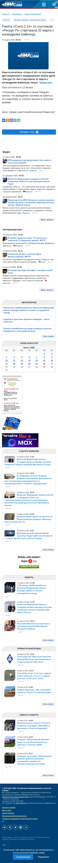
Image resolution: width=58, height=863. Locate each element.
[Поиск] (53, 4)
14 (37, 360)
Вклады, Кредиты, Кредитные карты (30, 20)
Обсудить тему (29, 132)
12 (22, 360)
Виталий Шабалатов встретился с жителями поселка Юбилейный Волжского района (33, 626)
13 (29, 360)
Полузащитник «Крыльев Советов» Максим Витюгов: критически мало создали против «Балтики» (34, 659)
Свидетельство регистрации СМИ (15, 797)
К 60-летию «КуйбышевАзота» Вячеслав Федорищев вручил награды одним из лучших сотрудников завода (28, 310)
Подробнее (43, 857)
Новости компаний (32, 14)
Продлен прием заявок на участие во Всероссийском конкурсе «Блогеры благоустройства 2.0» (28, 519)
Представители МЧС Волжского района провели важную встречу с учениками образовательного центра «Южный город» (31, 202)
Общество (33, 170)
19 (22, 364)
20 (29, 364)
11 (14, 360)
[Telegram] (18, 120)
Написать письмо (8, 808)
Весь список (49, 336)
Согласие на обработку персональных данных (20, 819)
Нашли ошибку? (8, 813)
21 (37, 364)
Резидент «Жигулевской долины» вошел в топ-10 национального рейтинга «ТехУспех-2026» (33, 742)
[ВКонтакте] (3, 120)
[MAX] (11, 120)
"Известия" (45, 82)
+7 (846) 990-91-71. (20, 803)
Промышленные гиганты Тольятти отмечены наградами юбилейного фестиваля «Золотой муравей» (33, 725)
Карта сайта (6, 810)
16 (52, 360)
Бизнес (6, 20)
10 (6, 360)
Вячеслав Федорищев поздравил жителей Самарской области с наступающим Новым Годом (29, 181)
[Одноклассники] (7, 120)
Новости (5, 14)
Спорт (43, 262)
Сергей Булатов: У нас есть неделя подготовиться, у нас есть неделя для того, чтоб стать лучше (34, 675)
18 (14, 364)
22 (44, 364)
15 (44, 360)
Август (26, 347)
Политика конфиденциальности (14, 816)
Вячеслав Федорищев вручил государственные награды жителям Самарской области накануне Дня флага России (27, 461)
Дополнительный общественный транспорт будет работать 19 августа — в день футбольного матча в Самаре (28, 535)
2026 (32, 347)
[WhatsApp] (15, 120)
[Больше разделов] (44, 4)
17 (6, 364)
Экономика (17, 14)
